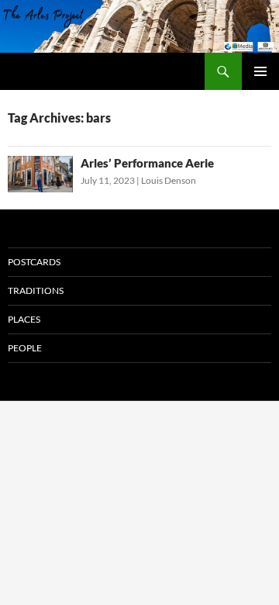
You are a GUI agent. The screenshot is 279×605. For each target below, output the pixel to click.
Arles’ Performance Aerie (147, 163)
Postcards (34, 262)
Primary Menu (260, 71)
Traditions (36, 290)
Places (24, 319)
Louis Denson (168, 180)
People (25, 348)
